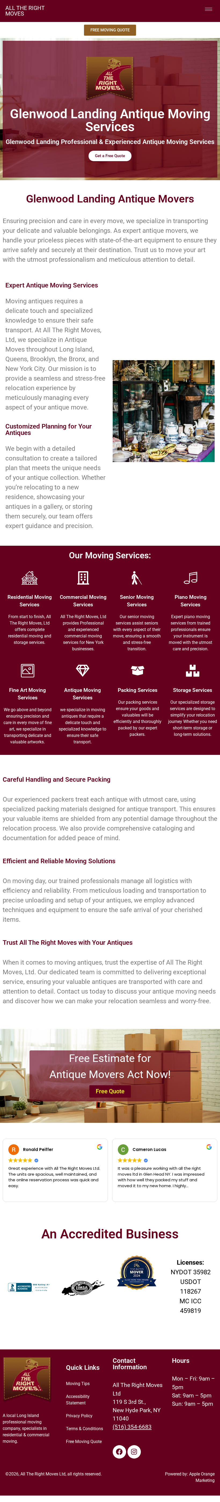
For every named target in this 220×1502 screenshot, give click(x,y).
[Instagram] (134, 1452)
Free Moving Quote (84, 1441)
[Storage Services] (192, 670)
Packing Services (137, 690)
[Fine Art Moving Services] (27, 670)
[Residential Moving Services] (29, 578)
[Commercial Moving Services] (83, 578)
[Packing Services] (137, 670)
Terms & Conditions (84, 1428)
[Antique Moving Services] (82, 670)
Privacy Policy (79, 1415)
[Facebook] (119, 1452)
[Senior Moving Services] (137, 578)
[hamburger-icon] (209, 9)
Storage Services (192, 690)
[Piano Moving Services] (190, 578)
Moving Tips (78, 1383)
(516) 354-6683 (132, 1427)
